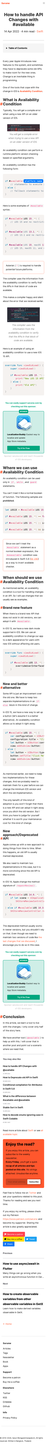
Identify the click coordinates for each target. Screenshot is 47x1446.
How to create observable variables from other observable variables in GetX (23, 1299)
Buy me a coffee (11, 1382)
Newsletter (8, 1357)
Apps (5, 1366)
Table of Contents (17, 48)
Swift (40, 31)
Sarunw (5, 3)
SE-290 (34, 559)
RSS (5, 1397)
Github (6, 1406)
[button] (44, 3)
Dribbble (7, 1402)
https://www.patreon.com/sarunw (20, 1219)
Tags (5, 1353)
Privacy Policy (10, 1417)
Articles (7, 1348)
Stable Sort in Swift (13, 1107)
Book (5, 1361)
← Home (7, 1324)
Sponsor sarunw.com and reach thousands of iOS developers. (23, 458)
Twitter (32, 1192)
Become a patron (11, 1377)
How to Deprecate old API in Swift (20, 1077)
